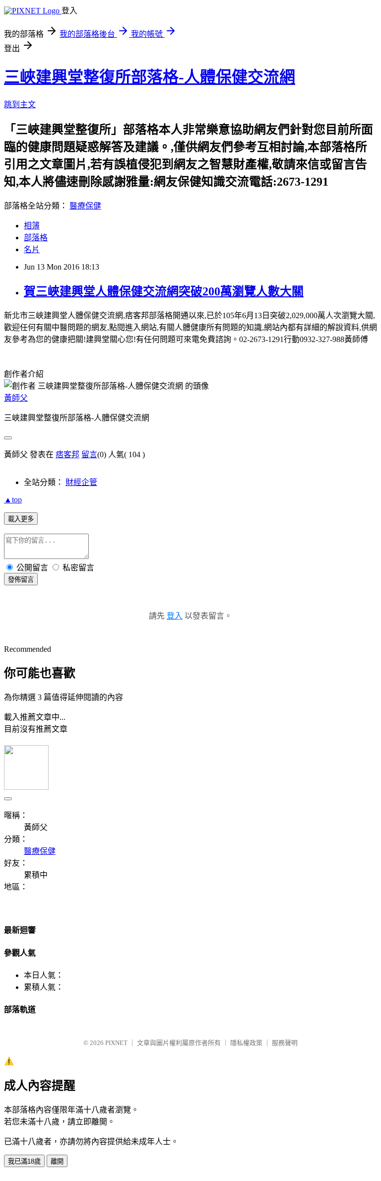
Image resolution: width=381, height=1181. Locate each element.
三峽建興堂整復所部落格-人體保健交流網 (149, 77)
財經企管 (81, 482)
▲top (13, 499)
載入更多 (21, 519)
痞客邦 (67, 454)
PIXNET (116, 1042)
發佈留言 (21, 579)
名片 (32, 249)
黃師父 (16, 398)
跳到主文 (20, 104)
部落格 (36, 237)
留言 (89, 454)
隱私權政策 (246, 1042)
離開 (57, 1161)
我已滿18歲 (24, 1161)
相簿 (32, 225)
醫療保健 (85, 206)
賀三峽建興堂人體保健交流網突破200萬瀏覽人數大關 (164, 291)
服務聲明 (285, 1042)
